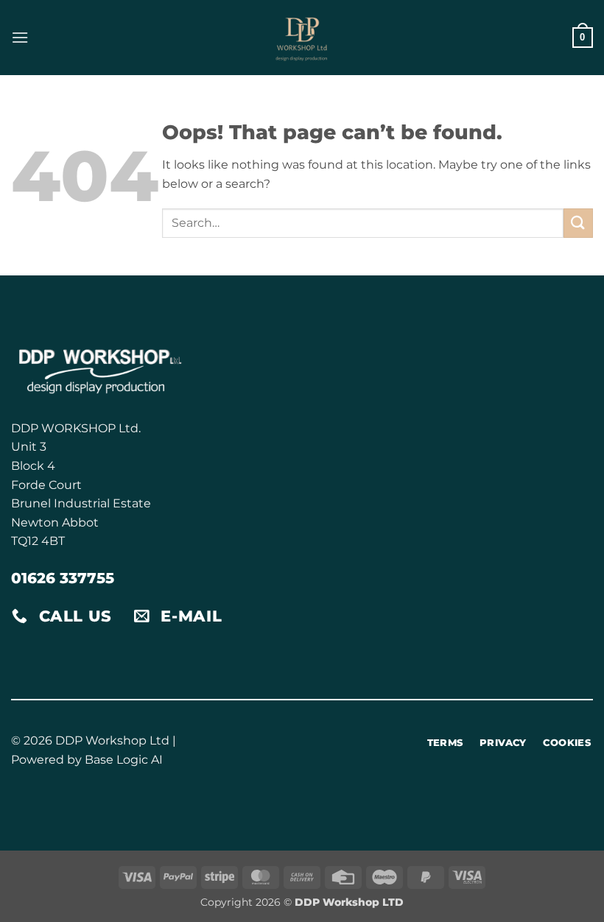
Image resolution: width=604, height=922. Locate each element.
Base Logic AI (124, 760)
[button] (20, 37)
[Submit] (578, 222)
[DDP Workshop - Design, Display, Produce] (302, 37)
